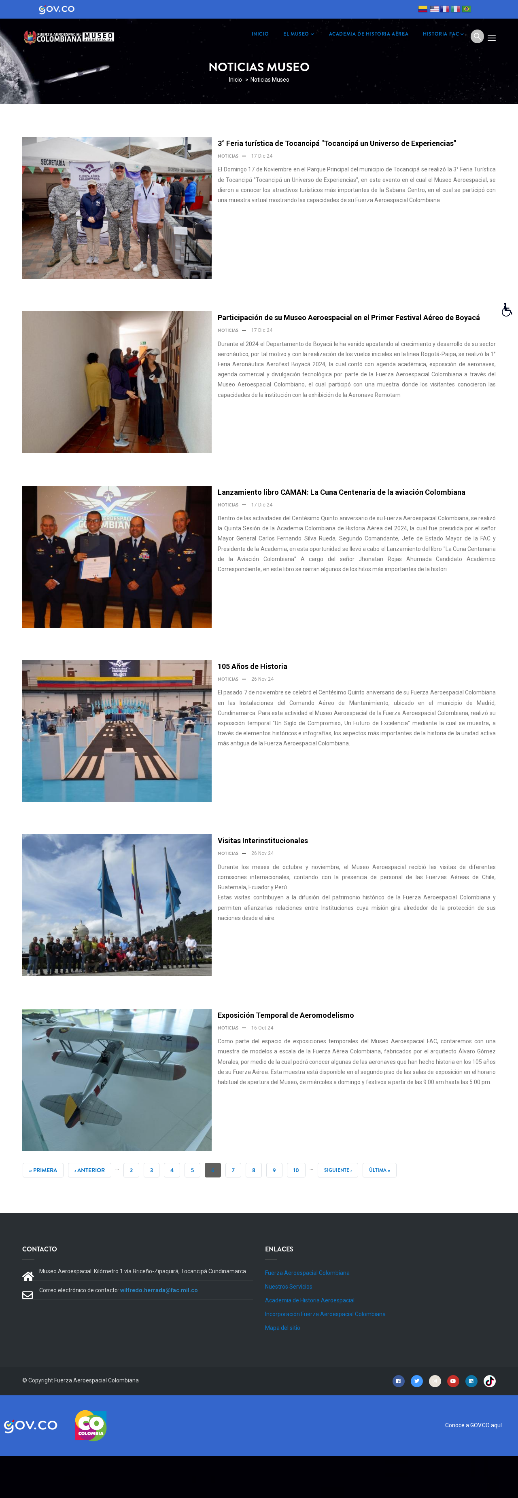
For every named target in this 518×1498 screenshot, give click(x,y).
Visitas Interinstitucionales (263, 840)
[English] (434, 10)
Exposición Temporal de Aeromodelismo (286, 1015)
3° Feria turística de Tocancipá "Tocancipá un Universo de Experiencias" (337, 143)
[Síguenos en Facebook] (399, 1381)
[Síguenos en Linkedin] (471, 1381)
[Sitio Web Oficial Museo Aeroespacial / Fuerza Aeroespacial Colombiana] (70, 36)
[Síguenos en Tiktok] (490, 1381)
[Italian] (456, 10)
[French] (445, 10)
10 (299, 1170)
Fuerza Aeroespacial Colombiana (307, 1273)
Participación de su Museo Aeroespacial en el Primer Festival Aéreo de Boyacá (349, 317)
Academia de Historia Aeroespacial (310, 1300)
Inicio (235, 79)
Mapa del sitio (282, 1328)
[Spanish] (423, 10)
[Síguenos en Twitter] (417, 1381)
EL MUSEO (296, 34)
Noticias (228, 156)
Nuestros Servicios (288, 1286)
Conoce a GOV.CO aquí (473, 1425)
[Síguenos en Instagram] (435, 1381)
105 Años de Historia (252, 666)
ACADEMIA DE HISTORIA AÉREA (369, 34)
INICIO (260, 34)
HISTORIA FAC (441, 34)
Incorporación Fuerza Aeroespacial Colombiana (325, 1314)
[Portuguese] (466, 10)
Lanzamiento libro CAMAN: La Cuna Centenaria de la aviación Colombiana (341, 492)
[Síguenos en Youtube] (453, 1381)
